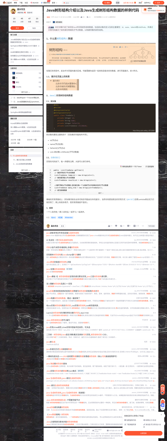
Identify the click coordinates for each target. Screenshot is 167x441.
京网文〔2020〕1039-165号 (100, 434)
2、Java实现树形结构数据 (22, 164)
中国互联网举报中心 (84, 436)
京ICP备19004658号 (83, 434)
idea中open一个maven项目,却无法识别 (28, 98)
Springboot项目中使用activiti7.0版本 (23, 47)
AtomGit (35, 3)
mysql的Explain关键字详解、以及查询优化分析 (25, 132)
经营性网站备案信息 (115, 434)
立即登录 (143, 433)
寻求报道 (80, 430)
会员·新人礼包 (128, 3)
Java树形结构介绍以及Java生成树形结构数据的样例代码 (25, 41)
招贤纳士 (65, 430)
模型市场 (46, 3)
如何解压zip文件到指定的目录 (24, 56)
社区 (26, 3)
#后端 (60, 217)
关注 (62, 226)
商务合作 (73, 430)
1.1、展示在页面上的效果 (22, 160)
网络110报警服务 (72, 436)
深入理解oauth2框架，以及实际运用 (23, 60)
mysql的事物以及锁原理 (19, 123)
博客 (15, 3)
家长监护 (63, 436)
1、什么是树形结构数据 (18, 156)
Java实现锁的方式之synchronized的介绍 (29, 102)
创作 (158, 3)
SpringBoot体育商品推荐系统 (20, 112)
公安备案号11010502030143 (67, 434)
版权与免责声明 (115, 436)
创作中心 (147, 3)
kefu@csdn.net (114, 430)
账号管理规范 (106, 436)
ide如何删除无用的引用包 (22, 52)
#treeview (68, 217)
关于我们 (58, 430)
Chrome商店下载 (96, 436)
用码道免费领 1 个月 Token (132, 166)
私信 (34, 28)
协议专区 (87, 430)
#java (53, 217)
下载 (20, 3)
